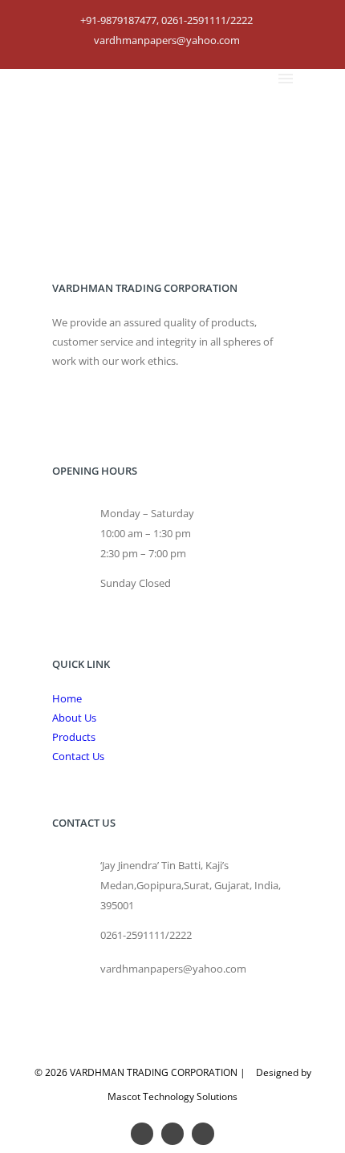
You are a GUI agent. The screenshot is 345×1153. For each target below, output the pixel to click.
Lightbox (246, 124)
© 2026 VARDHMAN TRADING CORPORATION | (140, 1072)
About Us (74, 717)
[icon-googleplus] (146, 1134)
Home (207, 124)
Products (73, 737)
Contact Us (78, 756)
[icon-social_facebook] (176, 1134)
